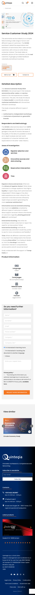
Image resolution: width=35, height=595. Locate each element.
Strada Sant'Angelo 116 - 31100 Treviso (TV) (18, 506)
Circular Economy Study (11, 436)
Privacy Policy (17, 580)
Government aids (25, 583)
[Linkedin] (17, 574)
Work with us (21, 587)
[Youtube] (14, 574)
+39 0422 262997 (11, 493)
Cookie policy (27, 580)
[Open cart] (27, 3)
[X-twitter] (23, 574)
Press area (13, 587)
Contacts (6, 487)
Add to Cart (7, 75)
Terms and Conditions (11, 583)
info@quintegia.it (10, 499)
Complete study (5, 67)
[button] (5, 542)
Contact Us (26, 75)
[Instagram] (20, 574)
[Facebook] (11, 574)
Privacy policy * (9, 372)
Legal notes (8, 580)
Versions (4, 64)
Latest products (8, 515)
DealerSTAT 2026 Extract (11, 538)
